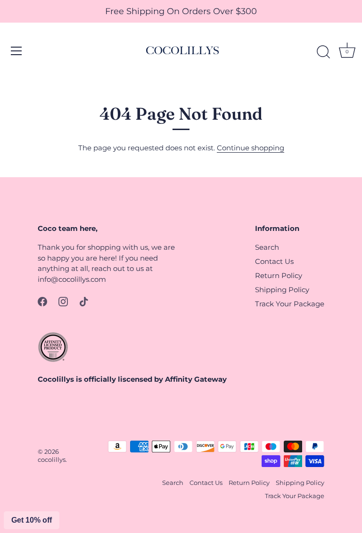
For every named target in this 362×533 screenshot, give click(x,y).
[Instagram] (63, 300)
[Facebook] (42, 300)
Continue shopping (250, 147)
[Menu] (16, 51)
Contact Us (274, 261)
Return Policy (278, 275)
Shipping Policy (282, 289)
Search (267, 247)
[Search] (323, 52)
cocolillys (52, 459)
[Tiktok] (84, 300)
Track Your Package (289, 303)
